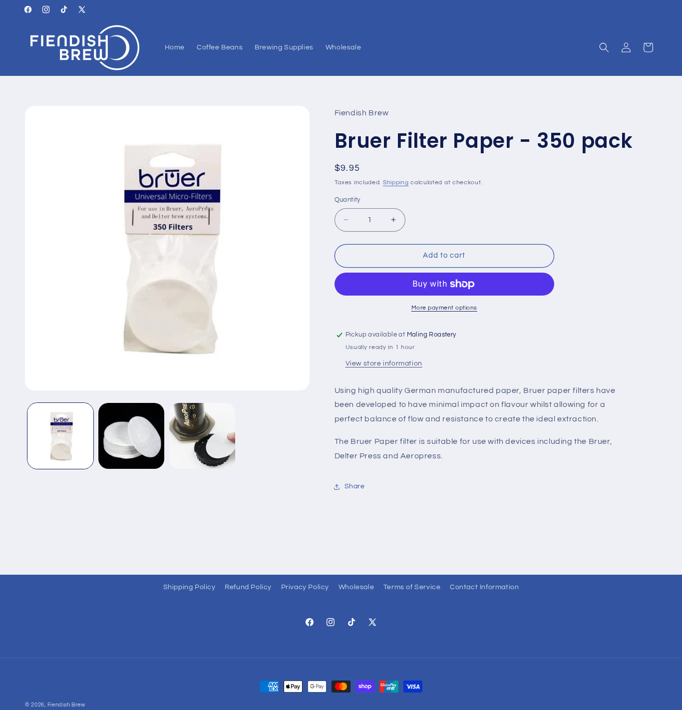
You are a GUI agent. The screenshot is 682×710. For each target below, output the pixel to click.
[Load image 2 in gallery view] (131, 436)
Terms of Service (412, 587)
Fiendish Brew (66, 705)
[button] (604, 47)
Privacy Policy (305, 587)
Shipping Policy (189, 587)
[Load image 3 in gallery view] (202, 436)
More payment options (444, 308)
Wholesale (356, 587)
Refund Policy (248, 587)
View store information (383, 363)
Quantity (347, 199)
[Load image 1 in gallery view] (60, 436)
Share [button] (354, 486)
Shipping (396, 182)
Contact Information (484, 587)
